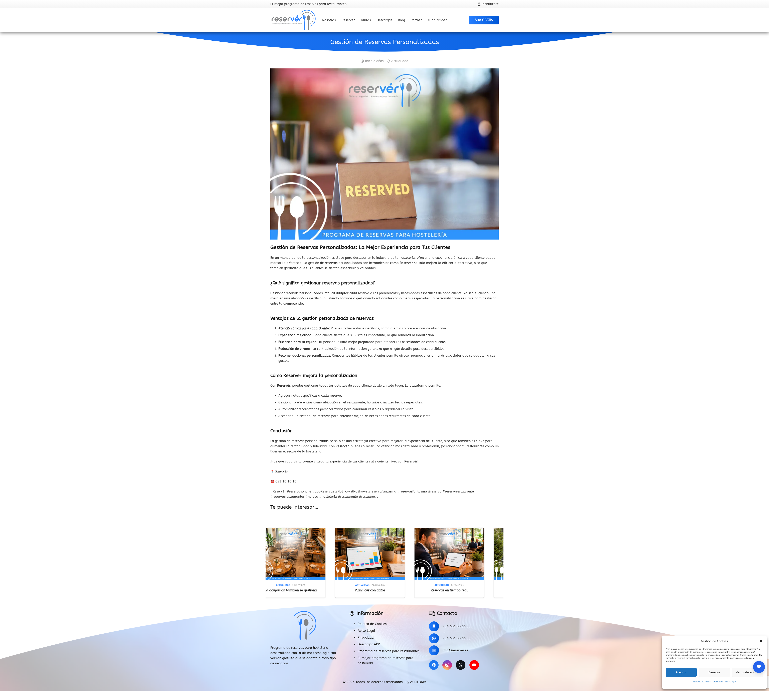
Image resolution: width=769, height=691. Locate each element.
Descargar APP (369, 644)
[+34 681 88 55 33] (436, 626)
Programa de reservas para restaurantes (388, 651)
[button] (761, 641)
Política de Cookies (702, 682)
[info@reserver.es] (436, 650)
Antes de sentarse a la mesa (408, 590)
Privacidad (718, 682)
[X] (460, 665)
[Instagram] (447, 665)
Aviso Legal (730, 682)
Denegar (714, 672)
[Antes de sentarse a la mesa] (408, 554)
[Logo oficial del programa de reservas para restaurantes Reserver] (293, 20)
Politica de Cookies (372, 624)
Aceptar (681, 672)
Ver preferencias (747, 672)
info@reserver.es (455, 650)
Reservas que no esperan (488, 590)
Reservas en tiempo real (328, 590)
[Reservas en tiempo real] (329, 554)
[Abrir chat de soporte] (759, 667)
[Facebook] (434, 665)
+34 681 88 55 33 (457, 626)
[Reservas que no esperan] (487, 554)
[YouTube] (474, 665)
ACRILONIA (418, 682)
